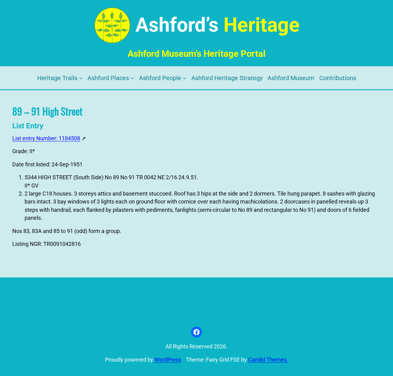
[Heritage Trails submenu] (81, 78)
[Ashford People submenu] (184, 78)
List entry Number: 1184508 (46, 138)
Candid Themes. (268, 360)
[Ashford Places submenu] (132, 78)
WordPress (167, 360)
